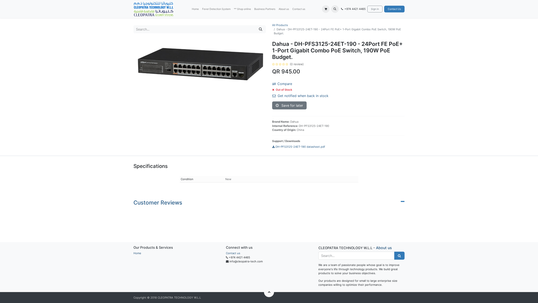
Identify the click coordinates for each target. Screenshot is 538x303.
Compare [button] (284, 84)
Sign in (375, 9)
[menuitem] (195, 9)
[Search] (260, 29)
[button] (335, 9)
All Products (280, 25)
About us (384, 248)
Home (137, 253)
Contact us (233, 253)
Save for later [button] (291, 105)
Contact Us (394, 9)
